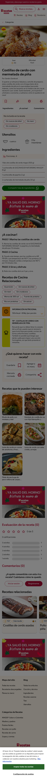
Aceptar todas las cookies (23, 767)
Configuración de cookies (23, 774)
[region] (23, 763)
